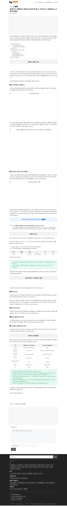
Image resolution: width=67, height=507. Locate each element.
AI (23, 465)
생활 (35, 473)
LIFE (36, 2)
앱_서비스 (48, 465)
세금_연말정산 (29, 473)
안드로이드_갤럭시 (40, 465)
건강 (11, 473)
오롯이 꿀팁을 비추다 (22, 482)
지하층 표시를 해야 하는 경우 (18, 55)
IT (33, 2)
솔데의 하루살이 (13, 482)
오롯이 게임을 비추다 (50, 482)
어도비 (22, 467)
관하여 (27, 503)
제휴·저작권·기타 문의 (52, 503)
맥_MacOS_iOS (33, 465)
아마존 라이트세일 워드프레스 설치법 (18, 496)
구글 (26, 467)
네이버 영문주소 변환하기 (18, 45)
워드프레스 (12, 468)
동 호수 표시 (15, 51)
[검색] (55, 456)
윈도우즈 (27, 465)
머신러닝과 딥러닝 (23, 478)
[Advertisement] (33, 25)
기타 (41, 473)
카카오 (44, 467)
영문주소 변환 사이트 (15, 43)
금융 (14, 473)
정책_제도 (19, 473)
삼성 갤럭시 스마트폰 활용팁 (16, 498)
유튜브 (30, 467)
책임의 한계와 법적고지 (42, 503)
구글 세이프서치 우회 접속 (16, 499)
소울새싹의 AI (41, 2)
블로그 (51, 467)
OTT (52, 465)
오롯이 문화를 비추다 (41, 482)
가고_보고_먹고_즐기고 (18, 488)
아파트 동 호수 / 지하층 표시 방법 (18, 49)
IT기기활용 (19, 465)
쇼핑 (16, 6)
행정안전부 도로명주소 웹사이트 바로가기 (31, 219)
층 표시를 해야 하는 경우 (18, 54)
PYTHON (18, 468)
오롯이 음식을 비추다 (31, 482)
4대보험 (23, 473)
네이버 (40, 467)
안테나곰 (55, 2)
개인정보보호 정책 (33, 503)
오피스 (18, 467)
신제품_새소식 (13, 465)
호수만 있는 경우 (16, 52)
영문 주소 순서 (14, 48)
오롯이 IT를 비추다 (13, 484)
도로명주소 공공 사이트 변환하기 (19, 46)
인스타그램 (35, 467)
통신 (48, 467)
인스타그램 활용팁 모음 (15, 494)
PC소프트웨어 (13, 467)
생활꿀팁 (25, 488)
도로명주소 (17, 403)
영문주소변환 (23, 403)
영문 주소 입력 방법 (15, 57)
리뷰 (11, 488)
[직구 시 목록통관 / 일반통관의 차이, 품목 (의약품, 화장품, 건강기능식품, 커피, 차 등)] (33, 227)
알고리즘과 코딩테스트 (14, 478)
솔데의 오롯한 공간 (48, 2)
